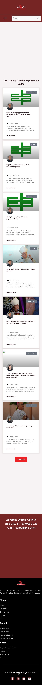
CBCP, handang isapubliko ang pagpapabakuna (16, 218)
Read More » (11, 136)
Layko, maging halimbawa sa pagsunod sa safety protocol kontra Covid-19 (20, 322)
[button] (5, 18)
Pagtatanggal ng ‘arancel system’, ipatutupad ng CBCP (18, 166)
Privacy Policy (23, 674)
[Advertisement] (21, 56)
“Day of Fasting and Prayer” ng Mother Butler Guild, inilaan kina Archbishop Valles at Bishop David (20, 375)
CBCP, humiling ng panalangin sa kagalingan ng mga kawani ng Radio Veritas (18, 114)
